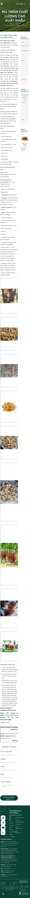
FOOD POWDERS (18, 814)
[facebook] (3, 822)
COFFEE (18, 824)
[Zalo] (3, 832)
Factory (11, 825)
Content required (6, 781)
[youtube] (3, 827)
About (11, 823)
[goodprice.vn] (15, 4)
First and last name (6, 751)
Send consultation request (9, 798)
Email (2, 774)
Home (11, 23)
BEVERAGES (19, 817)
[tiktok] (3, 817)
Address (3, 759)
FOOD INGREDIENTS (19, 821)
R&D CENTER (18, 832)
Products (18, 811)
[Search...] (17, 4)
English (21, 4)
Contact (11, 836)
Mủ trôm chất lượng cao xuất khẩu (15, 15)
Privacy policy (3, 883)
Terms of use (15, 883)
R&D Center (11, 828)
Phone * (3, 766)
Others (18, 23)
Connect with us (6, 839)
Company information (13, 812)
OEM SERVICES (18, 827)
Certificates (12, 832)
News (11, 834)
